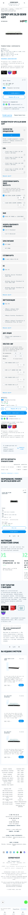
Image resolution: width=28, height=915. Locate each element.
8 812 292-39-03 (14, 821)
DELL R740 (20, 774)
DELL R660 (20, 778)
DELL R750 (20, 772)
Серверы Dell (20, 768)
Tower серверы (7, 774)
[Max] (9, 104)
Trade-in (20, 800)
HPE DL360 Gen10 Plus (7, 799)
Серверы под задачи (7, 784)
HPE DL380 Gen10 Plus (7, 796)
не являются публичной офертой (18, 876)
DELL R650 (20, 780)
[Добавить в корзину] (2, 408)
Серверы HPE (7, 788)
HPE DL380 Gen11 (7, 792)
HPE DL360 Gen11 (7, 794)
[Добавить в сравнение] (22, 80)
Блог (20, 798)
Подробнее (16, 909)
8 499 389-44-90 (14, 818)
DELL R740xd (20, 776)
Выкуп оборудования (20, 801)
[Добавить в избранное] (24, 80)
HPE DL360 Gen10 (7, 804)
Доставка (20, 794)
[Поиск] (24, 2)
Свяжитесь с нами (21, 448)
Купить (21, 685)
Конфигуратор (7, 115)
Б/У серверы (7, 783)
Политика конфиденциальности (14, 884)
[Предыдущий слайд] (9, 536)
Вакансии (20, 796)
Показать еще (6, 175)
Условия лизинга (20, 803)
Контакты (20, 790)
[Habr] (10, 852)
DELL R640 (20, 781)
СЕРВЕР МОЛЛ (11, 889)
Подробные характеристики (9, 58)
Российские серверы (7, 770)
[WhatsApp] (6, 104)
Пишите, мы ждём (14, 831)
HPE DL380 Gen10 (7, 802)
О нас (20, 788)
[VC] (4, 852)
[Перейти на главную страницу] (14, 2)
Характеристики (19, 115)
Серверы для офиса (7, 778)
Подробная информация (10, 473)
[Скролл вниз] (2, 902)
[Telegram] (4, 104)
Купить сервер (7, 768)
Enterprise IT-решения (20, 806)
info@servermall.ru (16, 104)
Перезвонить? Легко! (14, 825)
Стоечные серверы (7, 772)
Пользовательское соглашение (14, 886)
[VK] (7, 852)
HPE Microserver (7, 790)
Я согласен (23, 909)
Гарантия (20, 792)
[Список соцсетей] (25, 902)
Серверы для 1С (7, 776)
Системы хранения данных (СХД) (7, 780)
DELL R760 (20, 770)
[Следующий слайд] (18, 536)
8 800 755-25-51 (14, 5)
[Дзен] (21, 852)
